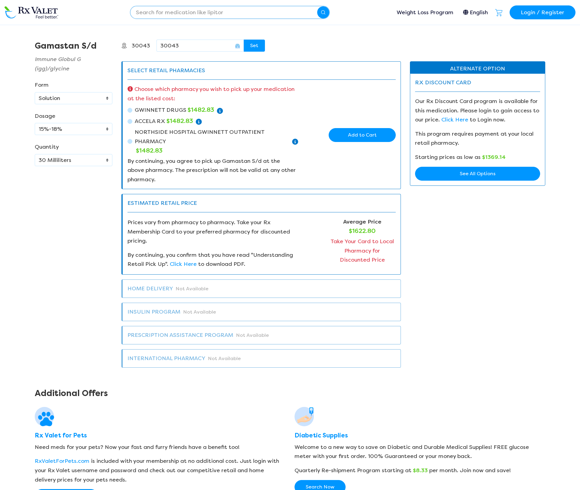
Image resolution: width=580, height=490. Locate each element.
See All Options (477, 173)
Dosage (45, 116)
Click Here (183, 264)
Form (42, 85)
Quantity (47, 146)
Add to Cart (362, 135)
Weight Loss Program (425, 12)
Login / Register (542, 12)
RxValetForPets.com (62, 461)
